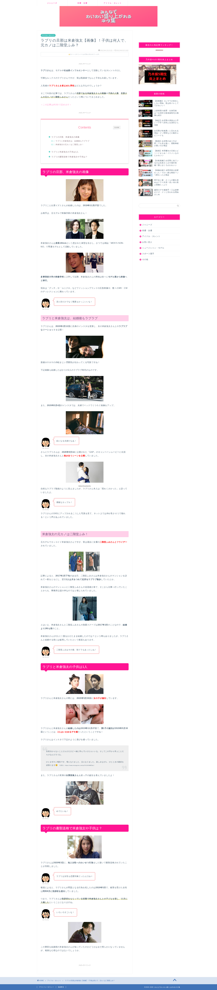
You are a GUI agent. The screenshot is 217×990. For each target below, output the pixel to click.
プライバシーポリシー (46, 987)
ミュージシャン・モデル (153, 248)
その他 (145, 259)
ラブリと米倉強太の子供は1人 (65, 152)
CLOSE (116, 127)
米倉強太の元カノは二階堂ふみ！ (70, 144)
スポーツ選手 (148, 254)
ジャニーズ (52, 3)
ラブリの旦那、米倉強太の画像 (65, 137)
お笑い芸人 (147, 242)
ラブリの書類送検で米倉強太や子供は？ (69, 157)
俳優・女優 (82, 3)
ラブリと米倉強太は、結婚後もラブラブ (72, 141)
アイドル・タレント (113, 3)
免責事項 (61, 987)
